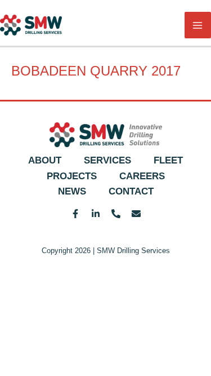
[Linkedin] (95, 213)
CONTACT (131, 191)
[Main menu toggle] (198, 25)
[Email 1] (136, 213)
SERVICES (107, 160)
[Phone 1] (115, 213)
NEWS (72, 191)
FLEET (168, 160)
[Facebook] (75, 213)
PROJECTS (72, 176)
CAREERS (142, 176)
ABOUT (44, 160)
